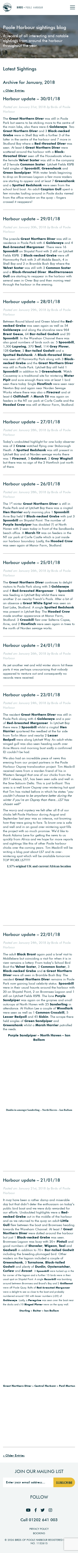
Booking (39, 1533)
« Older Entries (14, 90)
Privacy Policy (39, 1529)
